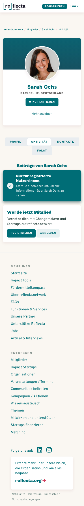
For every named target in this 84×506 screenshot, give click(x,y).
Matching (18, 432)
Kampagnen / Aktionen (29, 396)
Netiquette (18, 494)
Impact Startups (24, 367)
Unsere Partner (23, 316)
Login (75, 6)
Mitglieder (19, 360)
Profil (15, 142)
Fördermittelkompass (28, 288)
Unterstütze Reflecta (28, 324)
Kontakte (65, 142)
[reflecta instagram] (49, 450)
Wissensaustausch (25, 403)
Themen (17, 410)
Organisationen (23, 374)
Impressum (34, 494)
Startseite (19, 273)
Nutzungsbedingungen (26, 499)
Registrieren (55, 6)
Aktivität (39, 142)
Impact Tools (21, 280)
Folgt (42, 151)
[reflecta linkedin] (39, 450)
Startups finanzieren (27, 425)
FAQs (15, 302)
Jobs (15, 331)
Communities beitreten (29, 389)
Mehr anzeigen (42, 114)
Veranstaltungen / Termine (32, 382)
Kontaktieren (43, 102)
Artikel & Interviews (27, 338)
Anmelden (48, 233)
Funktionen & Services (29, 309)
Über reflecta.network (28, 295)
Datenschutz (52, 494)
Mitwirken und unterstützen (33, 418)
